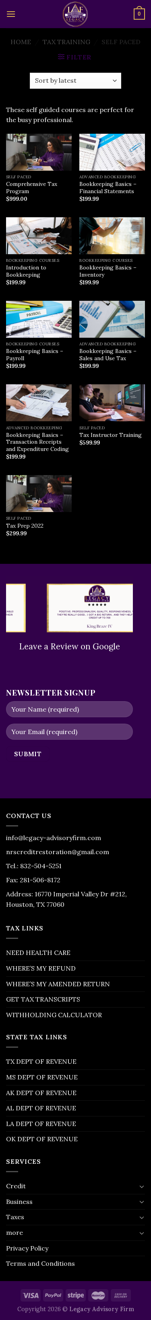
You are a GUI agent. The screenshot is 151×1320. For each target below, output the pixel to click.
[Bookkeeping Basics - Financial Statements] (112, 152)
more (14, 1232)
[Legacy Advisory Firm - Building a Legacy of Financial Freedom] (75, 14)
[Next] (128, 607)
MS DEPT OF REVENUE (42, 1077)
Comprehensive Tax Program (31, 188)
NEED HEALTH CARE (38, 953)
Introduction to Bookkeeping (26, 271)
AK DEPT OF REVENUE (41, 1093)
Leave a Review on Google (69, 646)
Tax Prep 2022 (24, 525)
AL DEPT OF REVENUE (41, 1108)
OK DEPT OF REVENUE (42, 1139)
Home (20, 42)
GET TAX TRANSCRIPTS (43, 999)
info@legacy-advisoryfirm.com (53, 838)
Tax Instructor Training (110, 435)
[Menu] (11, 14)
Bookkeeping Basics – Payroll (34, 355)
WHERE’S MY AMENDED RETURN (58, 984)
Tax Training (66, 42)
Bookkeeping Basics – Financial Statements (108, 188)
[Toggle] (142, 1186)
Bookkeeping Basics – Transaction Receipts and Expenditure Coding (37, 442)
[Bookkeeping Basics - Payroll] (39, 319)
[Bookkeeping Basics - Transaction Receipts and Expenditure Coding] (39, 402)
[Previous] (10, 607)
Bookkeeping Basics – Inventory (108, 271)
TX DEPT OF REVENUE (41, 1061)
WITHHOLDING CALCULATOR (54, 1015)
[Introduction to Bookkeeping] (39, 235)
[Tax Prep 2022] (39, 493)
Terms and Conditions (40, 1263)
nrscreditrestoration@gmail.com (57, 852)
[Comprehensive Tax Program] (39, 152)
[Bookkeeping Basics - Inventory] (112, 235)
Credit (16, 1186)
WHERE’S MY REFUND (41, 968)
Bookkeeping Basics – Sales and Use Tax (108, 355)
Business (19, 1202)
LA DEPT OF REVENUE (41, 1124)
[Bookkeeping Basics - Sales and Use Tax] (112, 319)
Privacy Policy (27, 1248)
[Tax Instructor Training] (112, 402)
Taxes (15, 1217)
